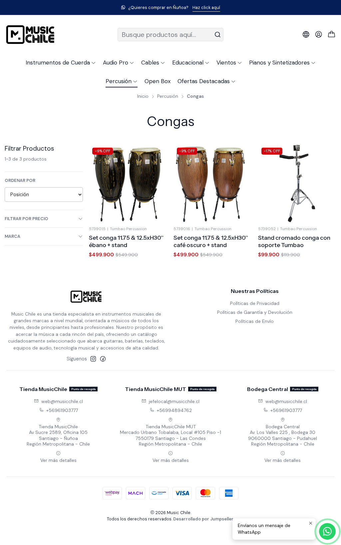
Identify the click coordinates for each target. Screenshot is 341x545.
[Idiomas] (306, 35)
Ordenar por (20, 180)
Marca (12, 236)
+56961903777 (62, 410)
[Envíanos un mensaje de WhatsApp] (327, 531)
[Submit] (217, 34)
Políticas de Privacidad (254, 303)
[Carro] (331, 35)
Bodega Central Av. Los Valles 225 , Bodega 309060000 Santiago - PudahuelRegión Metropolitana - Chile (282, 435)
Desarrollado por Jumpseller (203, 519)
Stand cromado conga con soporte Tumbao (294, 241)
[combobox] (170, 34)
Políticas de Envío (254, 321)
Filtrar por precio (26, 218)
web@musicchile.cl (62, 401)
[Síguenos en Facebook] (103, 358)
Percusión (167, 96)
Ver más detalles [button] (58, 460)
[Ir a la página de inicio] (30, 34)
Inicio (143, 96)
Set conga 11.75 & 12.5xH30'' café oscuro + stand (210, 241)
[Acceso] (318, 35)
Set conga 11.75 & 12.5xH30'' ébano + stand (126, 241)
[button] (61, 62)
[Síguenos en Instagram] (93, 358)
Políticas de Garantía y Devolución (254, 312)
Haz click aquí (206, 7)
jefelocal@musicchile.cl (174, 401)
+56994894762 (174, 410)
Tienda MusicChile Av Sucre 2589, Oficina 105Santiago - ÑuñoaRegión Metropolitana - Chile (58, 435)
